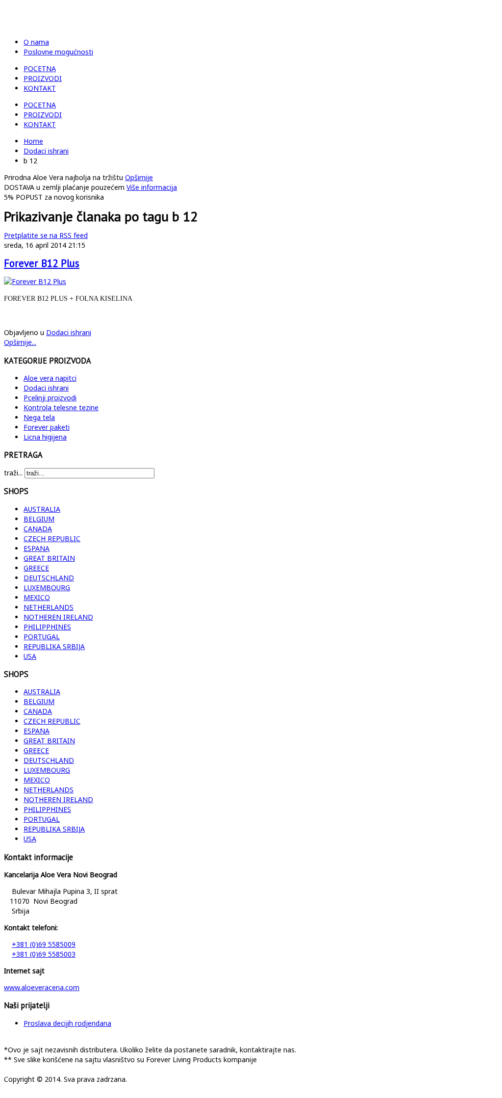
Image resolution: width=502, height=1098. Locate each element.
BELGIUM (39, 518)
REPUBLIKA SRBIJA (54, 646)
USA (30, 656)
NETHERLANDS (49, 607)
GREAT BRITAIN (49, 558)
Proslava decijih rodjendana (67, 1023)
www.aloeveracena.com (41, 987)
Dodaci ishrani (46, 151)
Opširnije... (20, 342)
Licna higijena (45, 437)
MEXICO (37, 597)
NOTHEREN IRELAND (58, 617)
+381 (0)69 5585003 (43, 954)
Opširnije (139, 177)
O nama (36, 42)
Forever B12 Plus (41, 263)
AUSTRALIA (42, 509)
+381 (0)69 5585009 (43, 944)
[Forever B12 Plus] (35, 281)
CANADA (38, 528)
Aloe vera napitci (50, 378)
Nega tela (39, 417)
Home (33, 141)
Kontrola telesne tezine (61, 407)
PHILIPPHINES (47, 626)
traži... (13, 472)
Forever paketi (47, 427)
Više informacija (151, 187)
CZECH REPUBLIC (52, 538)
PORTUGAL (42, 636)
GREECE (36, 568)
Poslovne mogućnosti (58, 51)
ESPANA (37, 548)
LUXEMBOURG (47, 587)
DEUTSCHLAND (49, 577)
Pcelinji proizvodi (50, 397)
